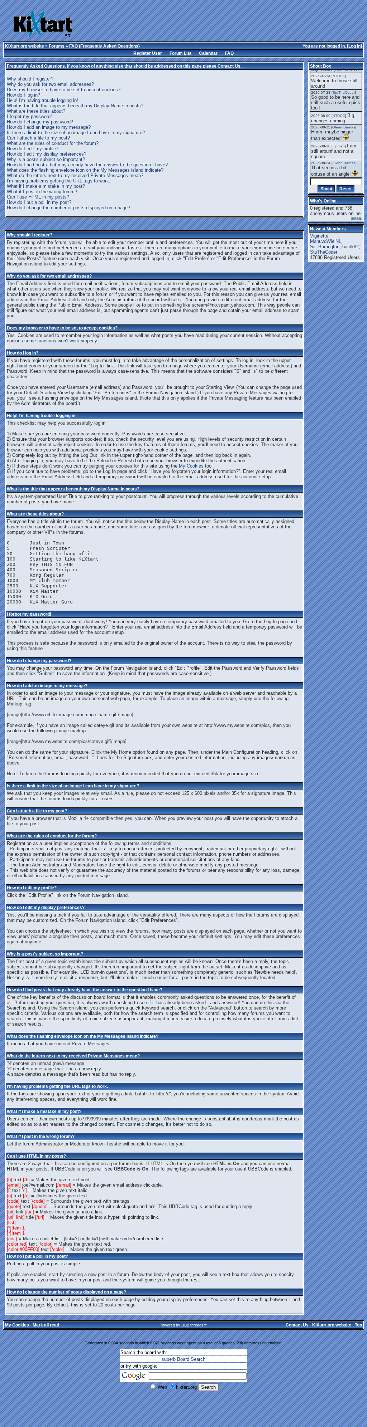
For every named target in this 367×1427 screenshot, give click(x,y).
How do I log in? (23, 95)
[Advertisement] (198, 25)
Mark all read (46, 1325)
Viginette (319, 236)
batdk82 (350, 246)
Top (358, 1325)
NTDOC (339, 76)
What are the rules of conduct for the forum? (53, 143)
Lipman (339, 146)
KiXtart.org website (24, 46)
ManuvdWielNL (325, 241)
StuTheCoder (344, 92)
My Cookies (191, 466)
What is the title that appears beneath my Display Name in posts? (75, 105)
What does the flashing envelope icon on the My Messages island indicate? (85, 170)
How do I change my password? (40, 121)
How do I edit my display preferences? (46, 154)
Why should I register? (30, 79)
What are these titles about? (36, 111)
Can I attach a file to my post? (38, 138)
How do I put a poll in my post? (39, 202)
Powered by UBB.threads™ (183, 1325)
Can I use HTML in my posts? (38, 197)
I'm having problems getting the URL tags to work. (58, 181)
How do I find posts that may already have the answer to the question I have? (87, 164)
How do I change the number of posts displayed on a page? (68, 207)
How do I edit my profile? (32, 148)
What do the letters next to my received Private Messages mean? (75, 175)
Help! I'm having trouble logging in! (42, 100)
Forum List (180, 53)
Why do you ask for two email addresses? (50, 84)
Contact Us (229, 66)
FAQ (229, 53)
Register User (147, 53)
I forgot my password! (29, 116)
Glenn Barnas (343, 127)
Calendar (208, 53)
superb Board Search (183, 1359)
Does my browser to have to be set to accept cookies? (63, 89)
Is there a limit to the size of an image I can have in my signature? (76, 132)
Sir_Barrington (324, 246)
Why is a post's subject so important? (46, 159)
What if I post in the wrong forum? (42, 191)
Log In (354, 46)
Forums (57, 46)
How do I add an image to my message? (49, 127)
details (356, 218)
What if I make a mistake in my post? (46, 186)
